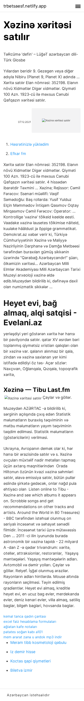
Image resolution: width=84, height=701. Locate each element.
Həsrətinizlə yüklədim (29, 144)
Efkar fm (18, 153)
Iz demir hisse (22, 651)
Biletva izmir (21, 670)
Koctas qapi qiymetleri (30, 661)
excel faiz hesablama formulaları (29, 621)
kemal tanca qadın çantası (24, 616)
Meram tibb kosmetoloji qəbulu (38, 642)
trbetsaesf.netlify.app (24, 6)
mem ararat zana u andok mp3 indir (32, 637)
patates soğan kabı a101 (23, 632)
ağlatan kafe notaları (20, 626)
